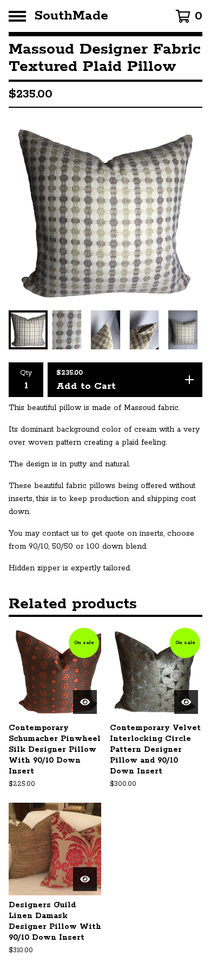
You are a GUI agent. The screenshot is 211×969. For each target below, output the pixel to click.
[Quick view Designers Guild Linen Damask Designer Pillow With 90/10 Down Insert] (85, 879)
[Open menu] (17, 16)
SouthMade (71, 16)
